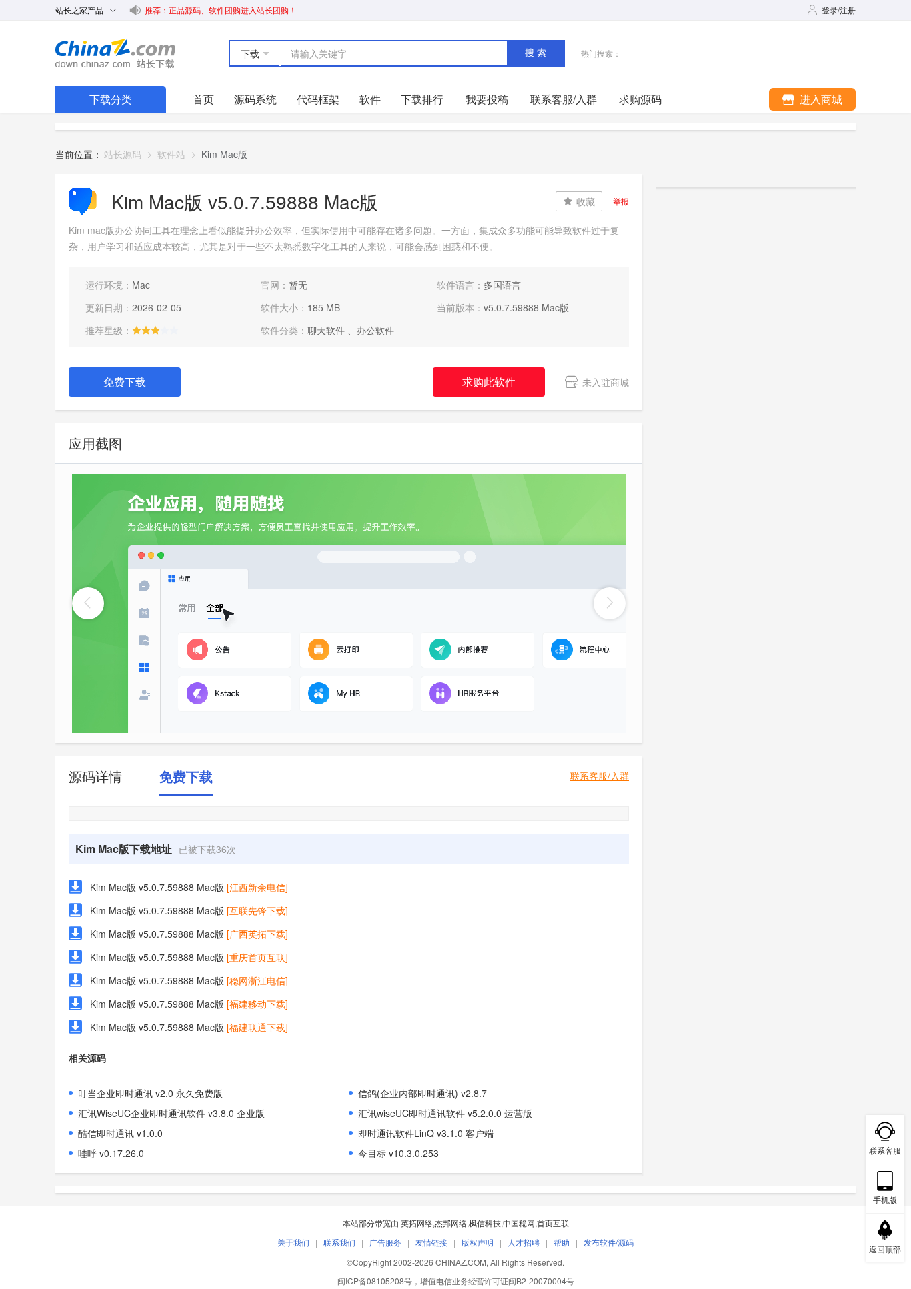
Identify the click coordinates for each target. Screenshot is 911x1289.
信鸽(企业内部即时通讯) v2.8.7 (422, 1093)
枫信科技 (485, 1222)
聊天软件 (326, 330)
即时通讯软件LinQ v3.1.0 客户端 (426, 1133)
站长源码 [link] (122, 154)
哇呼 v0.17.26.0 (111, 1153)
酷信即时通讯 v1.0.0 (120, 1133)
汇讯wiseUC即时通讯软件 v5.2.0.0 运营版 (445, 1113)
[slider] (155, 330)
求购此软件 (489, 381)
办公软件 (375, 330)
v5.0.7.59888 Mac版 (526, 307)
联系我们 (339, 1242)
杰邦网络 (451, 1222)
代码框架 (318, 99)
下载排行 (422, 99)
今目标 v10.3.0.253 (398, 1153)
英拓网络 (417, 1222)
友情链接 (431, 1242)
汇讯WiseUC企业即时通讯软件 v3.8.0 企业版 (171, 1113)
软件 (370, 99)
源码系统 (255, 99)
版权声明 (478, 1242)
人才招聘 (524, 1242)
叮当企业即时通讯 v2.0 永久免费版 (150, 1093)
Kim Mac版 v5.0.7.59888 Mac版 (157, 887)
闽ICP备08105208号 (374, 1280)
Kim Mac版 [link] (224, 154)
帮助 (562, 1242)
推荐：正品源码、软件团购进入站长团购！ (221, 9)
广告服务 (385, 1242)
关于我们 (293, 1242)
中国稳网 (519, 1222)
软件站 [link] (171, 154)
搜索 (537, 52)
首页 (203, 99)
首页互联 (553, 1222)
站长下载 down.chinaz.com (115, 53)
